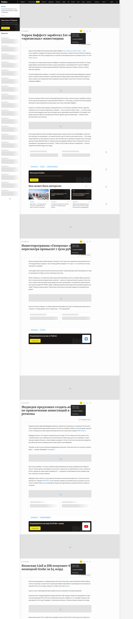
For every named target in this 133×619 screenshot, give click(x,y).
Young (83, 2)
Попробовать (75, 42)
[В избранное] (49, 126)
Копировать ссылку (85, 44)
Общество (32, 338)
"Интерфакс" (71, 239)
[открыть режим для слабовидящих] (81, 31)
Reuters (67, 561)
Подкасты (58, 2)
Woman (73, 2)
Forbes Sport (54, 177)
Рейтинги (44, 2)
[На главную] (4, 2)
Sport (78, 2)
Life (68, 2)
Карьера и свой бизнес (78, 338)
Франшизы (51, 2)
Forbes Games (33, 2)
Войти (111, 2)
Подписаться (34, 155)
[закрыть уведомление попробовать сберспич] (84, 35)
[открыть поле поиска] (117, 2)
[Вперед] (94, 130)
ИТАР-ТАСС (46, 456)
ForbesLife (32, 177)
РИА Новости (82, 406)
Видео (63, 2)
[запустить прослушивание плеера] (84, 31)
